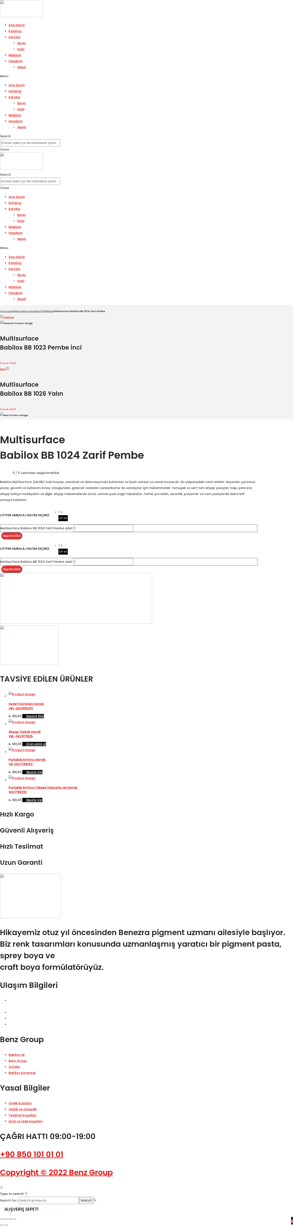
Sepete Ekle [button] (35, 716)
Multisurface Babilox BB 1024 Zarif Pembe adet (36, 528)
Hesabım (16, 61)
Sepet (21, 67)
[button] (146, 76)
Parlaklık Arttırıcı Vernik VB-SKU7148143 (27, 762)
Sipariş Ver (34, 772)
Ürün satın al (36, 744)
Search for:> (9, 1200)
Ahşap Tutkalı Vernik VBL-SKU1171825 (25, 734)
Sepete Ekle (12, 536)
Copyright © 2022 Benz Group (56, 1172)
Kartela (14, 37)
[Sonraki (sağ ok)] (6, 1225)
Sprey (21, 43)
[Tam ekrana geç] (6, 1219)
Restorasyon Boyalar (27, 311)
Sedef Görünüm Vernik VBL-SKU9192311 (26, 706)
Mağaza (15, 55)
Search (86, 1200)
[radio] (63, 512)
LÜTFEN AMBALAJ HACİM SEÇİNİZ (24, 515)
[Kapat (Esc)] (14, 1219)
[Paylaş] (10, 1219)
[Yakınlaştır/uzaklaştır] (1, 1219)
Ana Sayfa (17, 25)
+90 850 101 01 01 (31, 1154)
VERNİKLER (47, 311)
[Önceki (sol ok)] (1, 1225)
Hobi (20, 49)
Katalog (15, 31)
